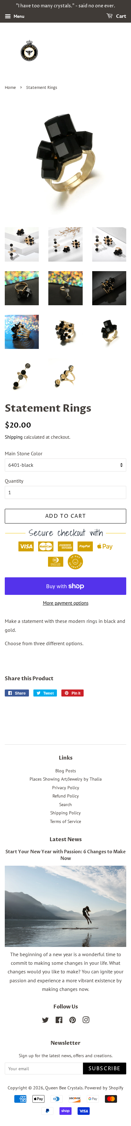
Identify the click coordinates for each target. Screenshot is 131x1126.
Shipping (14, 437)
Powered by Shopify (104, 1088)
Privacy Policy (65, 787)
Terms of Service (65, 821)
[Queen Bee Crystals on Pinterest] (72, 1021)
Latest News (66, 839)
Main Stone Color (23, 453)
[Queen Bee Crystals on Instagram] (85, 1021)
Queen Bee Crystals (64, 1088)
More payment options (65, 603)
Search (65, 804)
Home (10, 87)
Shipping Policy (65, 813)
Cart (120, 16)
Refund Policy (65, 796)
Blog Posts (65, 771)
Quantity (14, 481)
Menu (18, 16)
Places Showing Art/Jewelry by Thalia (66, 779)
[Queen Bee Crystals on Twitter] (45, 1021)
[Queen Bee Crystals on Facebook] (59, 1021)
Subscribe (104, 1068)
